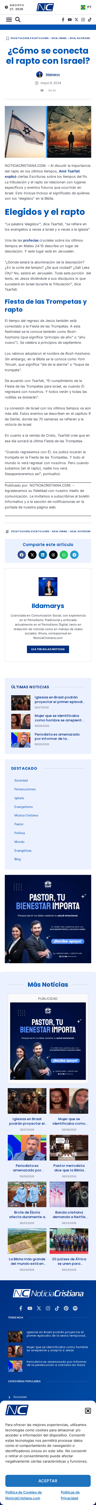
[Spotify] (75, 1308)
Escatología (20, 38)
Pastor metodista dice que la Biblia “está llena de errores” (69, 1172)
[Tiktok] (90, 20)
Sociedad (83, 38)
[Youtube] (70, 20)
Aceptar (47, 1480)
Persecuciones (25, 789)
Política (19, 833)
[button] (88, 1410)
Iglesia (19, 798)
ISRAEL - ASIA (67, 38)
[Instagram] (83, 20)
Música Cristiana (26, 815)
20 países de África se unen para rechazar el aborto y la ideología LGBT (69, 1266)
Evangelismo (23, 807)
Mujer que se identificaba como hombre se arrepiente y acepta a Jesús (59, 720)
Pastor (18, 824)
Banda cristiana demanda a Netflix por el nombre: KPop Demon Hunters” (69, 1219)
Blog (17, 859)
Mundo (19, 842)
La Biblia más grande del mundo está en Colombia (27, 1264)
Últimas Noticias (30, 687)
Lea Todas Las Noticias (48, 649)
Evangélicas (22, 850)
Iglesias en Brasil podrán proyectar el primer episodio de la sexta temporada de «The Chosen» (60, 704)
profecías (31, 240)
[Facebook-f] (63, 20)
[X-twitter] (76, 20)
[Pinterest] (66, 1308)
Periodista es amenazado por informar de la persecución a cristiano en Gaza (58, 741)
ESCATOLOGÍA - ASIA (43, 38)
